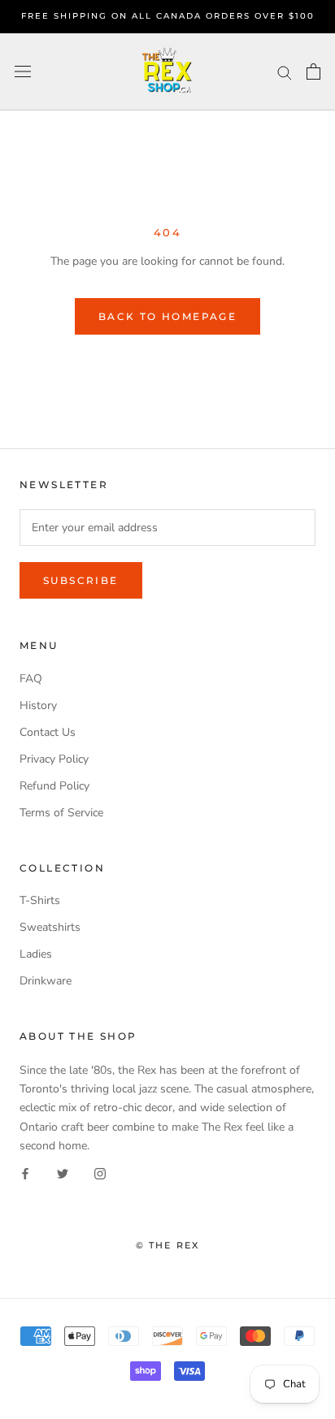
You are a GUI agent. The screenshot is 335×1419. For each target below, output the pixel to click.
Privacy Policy (54, 759)
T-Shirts (40, 900)
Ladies (36, 954)
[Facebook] (25, 1173)
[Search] (284, 72)
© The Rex (168, 1245)
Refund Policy (54, 786)
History (38, 705)
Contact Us (48, 732)
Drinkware (46, 981)
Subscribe (81, 580)
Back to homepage (167, 316)
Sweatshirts (50, 927)
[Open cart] (313, 71)
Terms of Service (61, 812)
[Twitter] (62, 1173)
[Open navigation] (23, 72)
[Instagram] (100, 1173)
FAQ (31, 678)
